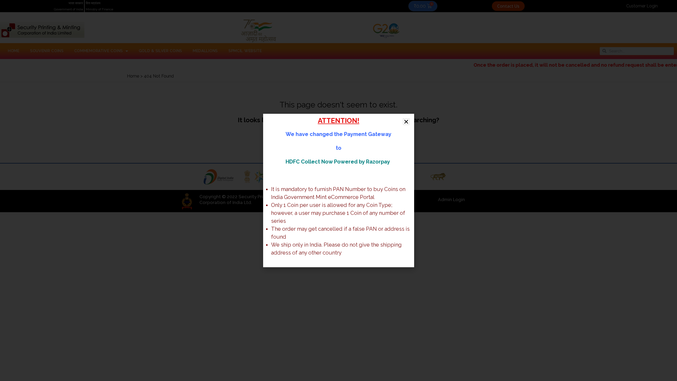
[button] (406, 121)
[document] (338, 190)
